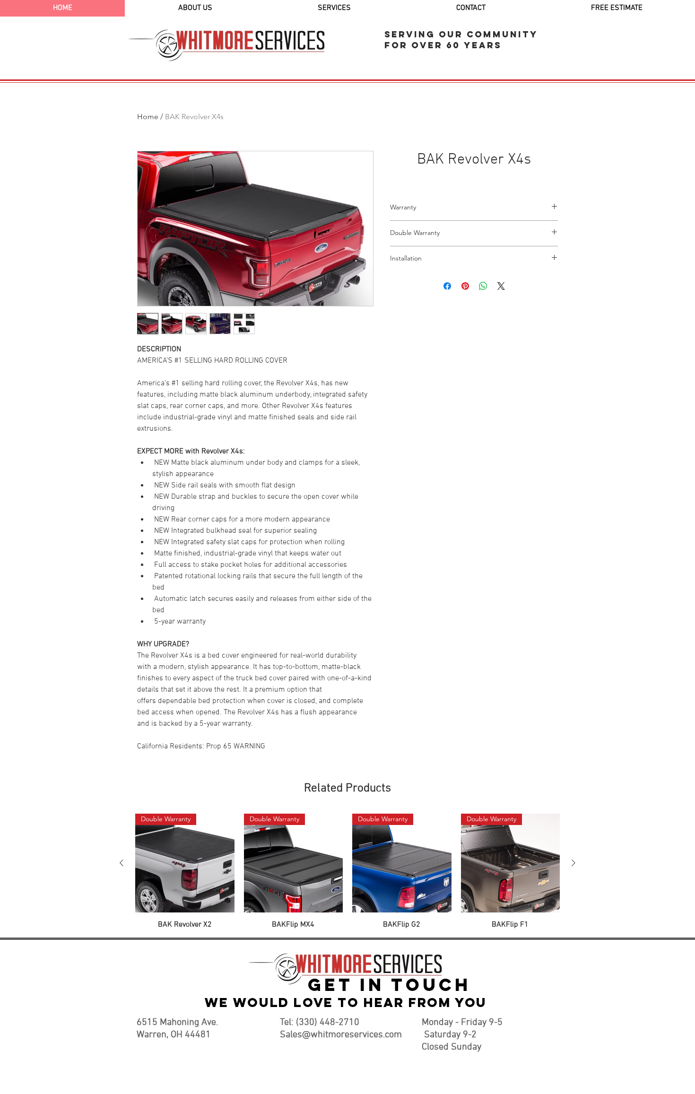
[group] (347, 871)
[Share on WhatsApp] (483, 286)
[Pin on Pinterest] (465, 286)
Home (147, 116)
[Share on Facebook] (447, 286)
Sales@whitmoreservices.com (341, 1035)
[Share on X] (501, 286)
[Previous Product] (121, 862)
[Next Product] (573, 862)
